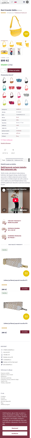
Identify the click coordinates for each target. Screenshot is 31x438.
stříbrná (18, 133)
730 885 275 (6, 354)
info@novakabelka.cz (8, 349)
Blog (2, 403)
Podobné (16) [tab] (9, 160)
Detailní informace (6, 143)
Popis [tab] (3, 160)
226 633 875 (6, 352)
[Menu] (27, 2)
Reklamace (4, 376)
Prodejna (3, 396)
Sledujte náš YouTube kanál (10, 362)
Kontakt (3, 398)
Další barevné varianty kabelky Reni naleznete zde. (13, 168)
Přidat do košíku (14, 70)
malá (17, 125)
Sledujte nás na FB (8, 357)
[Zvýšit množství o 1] (7, 69)
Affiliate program (5, 404)
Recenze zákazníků (6, 401)
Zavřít (4, 148)
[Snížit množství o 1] (7, 71)
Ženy (17, 136)
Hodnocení (4, 399)
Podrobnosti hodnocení (21, 12)
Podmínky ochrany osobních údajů (10, 379)
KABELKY (18, 109)
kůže (17, 120)
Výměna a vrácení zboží (7, 374)
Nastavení (15, 428)
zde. (3, 424)
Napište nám (4, 381)
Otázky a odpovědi (5, 382)
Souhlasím (15, 433)
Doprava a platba (5, 373)
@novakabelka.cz (7, 364)
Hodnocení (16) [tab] (19, 160)
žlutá (17, 117)
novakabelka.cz (7, 359)
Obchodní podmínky (6, 378)
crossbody (18, 130)
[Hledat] (11, 1)
